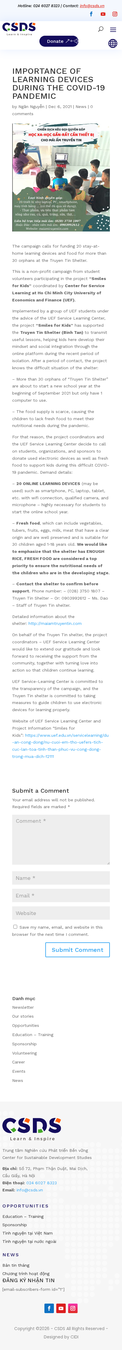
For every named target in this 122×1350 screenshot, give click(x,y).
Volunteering (24, 1053)
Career (18, 1062)
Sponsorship (24, 1043)
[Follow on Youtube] (103, 14)
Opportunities (25, 1025)
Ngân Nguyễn (31, 106)
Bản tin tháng (15, 1265)
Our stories (23, 1016)
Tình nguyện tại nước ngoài (29, 1241)
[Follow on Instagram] (115, 14)
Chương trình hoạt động (25, 1273)
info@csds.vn (92, 6)
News (81, 106)
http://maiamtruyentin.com (54, 623)
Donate (55, 41)
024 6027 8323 (41, 1182)
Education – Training (32, 1034)
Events (18, 1071)
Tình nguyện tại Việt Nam (27, 1233)
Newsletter (23, 1007)
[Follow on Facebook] (91, 14)
